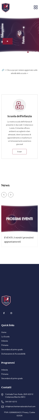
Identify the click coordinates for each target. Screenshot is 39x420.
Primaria (4, 345)
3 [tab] (31, 52)
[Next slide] (10, 194)
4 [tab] (34, 52)
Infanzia (4, 341)
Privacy (25, 412)
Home (3, 332)
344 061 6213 (11, 402)
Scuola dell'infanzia (19, 116)
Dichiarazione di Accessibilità (13, 354)
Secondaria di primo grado (12, 350)
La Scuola (5, 337)
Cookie (32, 412)
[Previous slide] (3, 194)
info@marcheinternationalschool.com (20, 406)
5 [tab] (37, 52)
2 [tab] (28, 52)
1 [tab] (25, 52)
